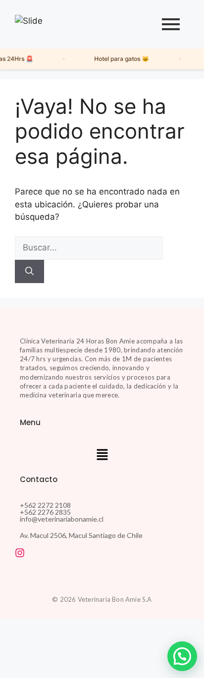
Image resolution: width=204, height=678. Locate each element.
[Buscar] (29, 272)
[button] (102, 455)
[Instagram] (20, 553)
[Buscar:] (89, 247)
